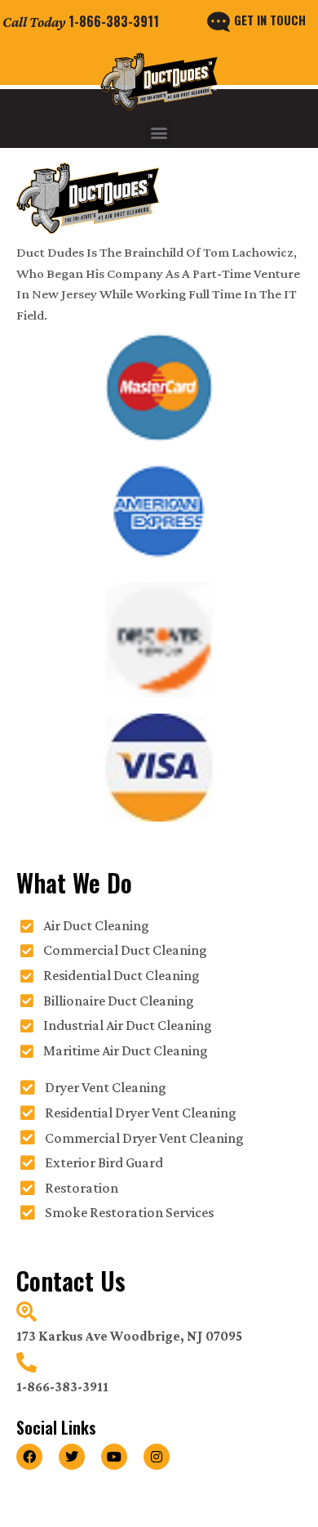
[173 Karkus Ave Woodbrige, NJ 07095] (26, 1311)
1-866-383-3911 (113, 21)
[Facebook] (29, 1457)
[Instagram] (157, 1457)
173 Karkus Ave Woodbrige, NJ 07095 (129, 1336)
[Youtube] (114, 1457)
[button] (159, 132)
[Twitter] (72, 1457)
